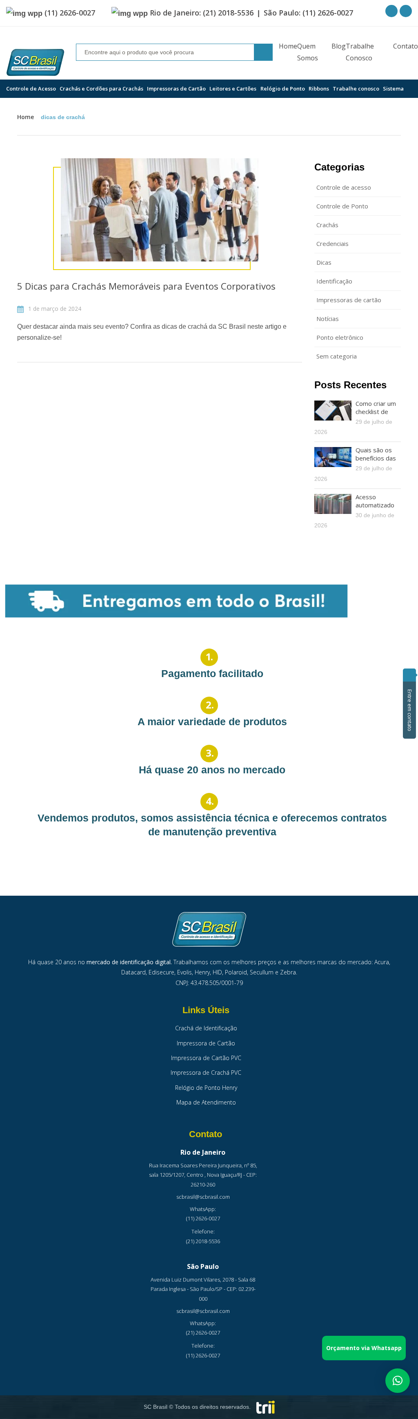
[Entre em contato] (409, 675)
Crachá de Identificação (206, 1028)
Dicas (323, 262)
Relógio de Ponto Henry (206, 1087)
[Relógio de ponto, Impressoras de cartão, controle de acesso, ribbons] (35, 63)
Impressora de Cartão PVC (206, 1058)
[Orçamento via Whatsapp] (397, 1380)
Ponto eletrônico (339, 337)
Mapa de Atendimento (206, 1102)
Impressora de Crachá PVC (206, 1072)
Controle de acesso (343, 187)
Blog (338, 46)
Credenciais (332, 243)
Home (288, 46)
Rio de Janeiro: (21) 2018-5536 (201, 13)
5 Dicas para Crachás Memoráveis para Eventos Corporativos (146, 286)
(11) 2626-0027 (69, 13)
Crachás (327, 225)
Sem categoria (336, 356)
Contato (405, 46)
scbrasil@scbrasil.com (203, 1196)
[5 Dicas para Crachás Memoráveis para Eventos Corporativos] (159, 209)
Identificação (334, 281)
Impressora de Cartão (206, 1043)
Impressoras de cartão (348, 300)
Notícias (327, 318)
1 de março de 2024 (54, 308)
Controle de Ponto (342, 206)
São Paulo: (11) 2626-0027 (308, 13)
